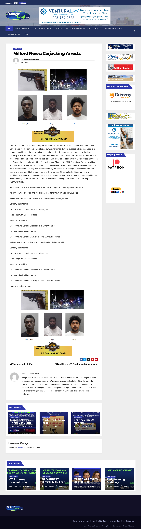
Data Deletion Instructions (125, 521)
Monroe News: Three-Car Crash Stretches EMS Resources (20, 424)
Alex (27, 486)
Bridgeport (46, 476)
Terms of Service (128, 526)
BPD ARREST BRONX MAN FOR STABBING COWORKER (53, 483)
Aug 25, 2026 (81, 486)
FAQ (27, 34)
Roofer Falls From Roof (53, 421)
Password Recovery (94, 526)
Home (75, 521)
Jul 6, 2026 (16, 427)
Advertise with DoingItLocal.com (73, 29)
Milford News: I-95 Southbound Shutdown (75, 364)
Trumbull (78, 476)
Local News (21, 29)
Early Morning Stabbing (116, 481)
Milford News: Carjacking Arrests (47, 53)
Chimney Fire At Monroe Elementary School (84, 424)
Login (84, 526)
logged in (21, 447)
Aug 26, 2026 (16, 486)
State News (13, 476)
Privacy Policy (112, 29)
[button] (134, 31)
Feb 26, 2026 (48, 427)
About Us (82, 521)
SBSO (97, 29)
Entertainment (42, 29)
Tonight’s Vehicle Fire (22, 364)
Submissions (117, 526)
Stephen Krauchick (31, 59)
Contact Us (14, 34)
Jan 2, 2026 (80, 427)
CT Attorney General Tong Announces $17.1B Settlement (20, 483)
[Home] (9, 28)
